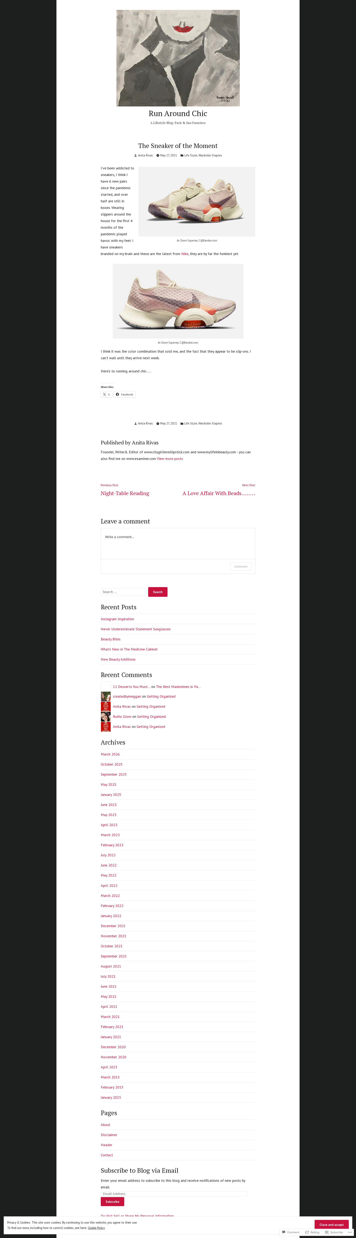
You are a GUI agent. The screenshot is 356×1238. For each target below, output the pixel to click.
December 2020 (113, 1046)
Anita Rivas (145, 155)
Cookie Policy (96, 1228)
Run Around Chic (178, 113)
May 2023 (108, 814)
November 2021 (113, 936)
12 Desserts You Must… (131, 686)
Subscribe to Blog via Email (139, 1170)
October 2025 (112, 764)
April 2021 (109, 1006)
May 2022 (108, 875)
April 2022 (109, 885)
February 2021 (112, 1026)
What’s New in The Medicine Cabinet (129, 649)
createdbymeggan (127, 696)
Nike (184, 253)
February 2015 (112, 1087)
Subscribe (112, 1202)
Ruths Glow (122, 716)
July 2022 (108, 855)
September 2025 (114, 774)
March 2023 (110, 834)
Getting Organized (161, 696)
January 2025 (111, 794)
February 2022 (112, 905)
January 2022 (111, 915)
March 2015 (110, 1077)
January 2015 (111, 1097)
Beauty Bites (111, 639)
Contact (107, 1155)
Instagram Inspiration (117, 619)
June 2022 (109, 865)
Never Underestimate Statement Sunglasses (136, 629)
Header (106, 1144)
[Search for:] (124, 591)
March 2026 (110, 754)
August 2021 (111, 966)
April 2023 (109, 824)
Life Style (190, 155)
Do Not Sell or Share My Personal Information (137, 1216)
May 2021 (108, 996)
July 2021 (108, 976)
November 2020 (113, 1057)
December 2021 (113, 925)
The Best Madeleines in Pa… (178, 686)
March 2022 (110, 895)
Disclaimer (109, 1134)
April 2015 (109, 1067)
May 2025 (108, 784)
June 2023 (109, 804)
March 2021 (110, 1016)
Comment (240, 566)
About (105, 1124)
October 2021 (112, 946)
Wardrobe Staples (210, 155)
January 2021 (111, 1036)
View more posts (170, 458)
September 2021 (114, 956)
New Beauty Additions (118, 659)
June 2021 (109, 986)
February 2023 (112, 845)
